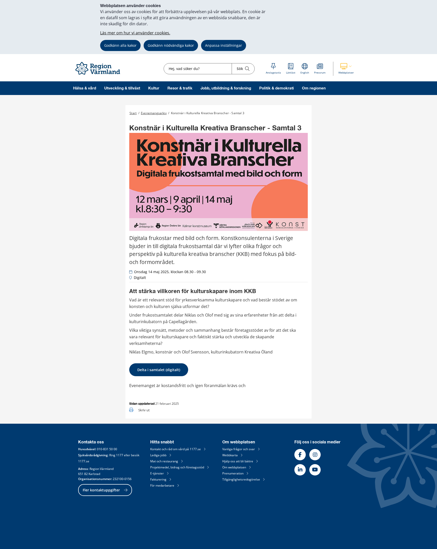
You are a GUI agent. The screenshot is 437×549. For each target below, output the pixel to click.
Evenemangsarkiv (154, 113)
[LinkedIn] (300, 469)
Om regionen (314, 88)
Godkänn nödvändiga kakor (171, 45)
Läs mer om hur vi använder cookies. (135, 33)
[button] (346, 68)
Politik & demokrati (276, 88)
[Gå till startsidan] (100, 75)
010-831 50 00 (107, 449)
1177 (119, 455)
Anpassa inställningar (223, 45)
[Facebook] (300, 454)
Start (133, 113)
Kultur (153, 88)
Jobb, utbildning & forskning (226, 88)
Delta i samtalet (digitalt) (158, 369)
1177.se (83, 461)
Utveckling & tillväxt (122, 88)
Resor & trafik (179, 88)
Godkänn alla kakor (120, 45)
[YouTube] (315, 469)
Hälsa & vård (84, 88)
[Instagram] (315, 454)
